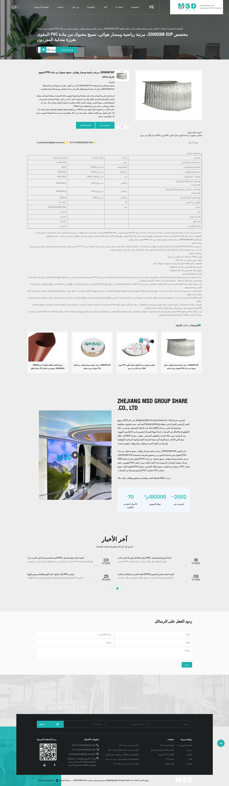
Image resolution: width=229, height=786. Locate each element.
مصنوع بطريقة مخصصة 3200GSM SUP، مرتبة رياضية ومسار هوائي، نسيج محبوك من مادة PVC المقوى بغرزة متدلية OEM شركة (152, 458)
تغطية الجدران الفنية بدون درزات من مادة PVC (121, 759)
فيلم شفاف (169, 763)
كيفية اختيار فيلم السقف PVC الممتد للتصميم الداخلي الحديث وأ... (55, 557)
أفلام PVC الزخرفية (166, 754)
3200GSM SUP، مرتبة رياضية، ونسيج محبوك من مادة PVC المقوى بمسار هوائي (161, 239)
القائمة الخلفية (85, 125)
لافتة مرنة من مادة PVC (128, 745)
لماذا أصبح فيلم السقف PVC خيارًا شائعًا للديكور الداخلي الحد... (144, 557)
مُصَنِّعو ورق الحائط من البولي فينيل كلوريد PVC (121, 754)
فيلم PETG (169, 759)
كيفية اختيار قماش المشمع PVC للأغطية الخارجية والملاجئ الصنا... (145, 574)
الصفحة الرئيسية (41, 6)
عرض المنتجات (66, 49)
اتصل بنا (119, 6)
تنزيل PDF (51, 49)
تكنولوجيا (91, 6)
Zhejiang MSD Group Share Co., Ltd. (121, 780)
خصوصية (135, 6)
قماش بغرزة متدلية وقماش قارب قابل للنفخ (139, 28)
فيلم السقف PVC (167, 745)
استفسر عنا (105, 125)
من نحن (75, 6)
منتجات (60, 6)
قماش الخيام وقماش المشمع (162, 750)
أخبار (105, 6)
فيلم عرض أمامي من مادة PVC (125, 763)
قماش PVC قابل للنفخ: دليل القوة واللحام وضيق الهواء (50, 574)
